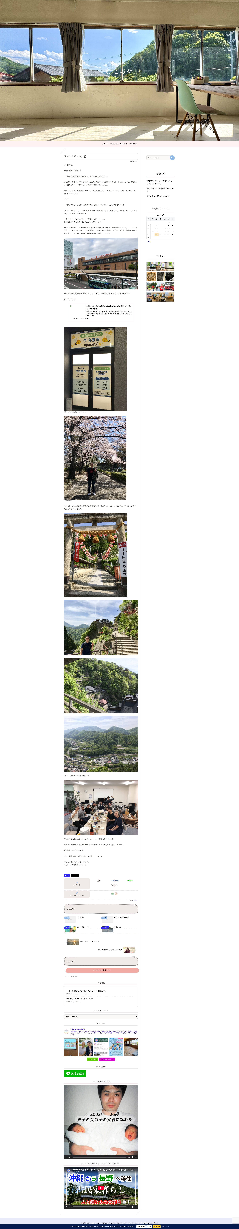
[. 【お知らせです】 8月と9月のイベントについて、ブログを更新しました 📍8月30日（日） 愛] (86, 1047)
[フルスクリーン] (135, 1157)
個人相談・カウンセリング (125, 1223)
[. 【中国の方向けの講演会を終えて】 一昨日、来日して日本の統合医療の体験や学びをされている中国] (71, 1047)
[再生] (66, 1157)
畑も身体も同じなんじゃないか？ (159, 196)
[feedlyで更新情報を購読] (112, 893)
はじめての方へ (152, 1223)
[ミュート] (132, 1157)
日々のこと (75, 875)
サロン (68, 875)
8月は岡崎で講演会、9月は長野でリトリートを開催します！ (86, 991)
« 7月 (148, 242)
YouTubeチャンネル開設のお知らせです (79, 999)
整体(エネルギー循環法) (108, 1223)
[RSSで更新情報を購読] (116, 893)
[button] (114, 885)
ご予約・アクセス (140, 1223)
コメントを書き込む (102, 970)
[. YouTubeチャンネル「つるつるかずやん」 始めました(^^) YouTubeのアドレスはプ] (101, 1047)
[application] (101, 1122)
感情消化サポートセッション (90, 1223)
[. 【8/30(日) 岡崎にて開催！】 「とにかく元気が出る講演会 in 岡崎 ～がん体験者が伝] (116, 1047)
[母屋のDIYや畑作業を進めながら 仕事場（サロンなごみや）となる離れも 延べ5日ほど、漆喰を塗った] (131, 1047)
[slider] (99, 1157)
